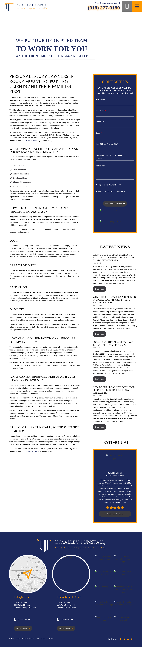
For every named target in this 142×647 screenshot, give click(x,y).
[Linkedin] (131, 639)
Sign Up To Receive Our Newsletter (111, 192)
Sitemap (51, 639)
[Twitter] (124, 639)
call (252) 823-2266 (29, 141)
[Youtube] (128, 639)
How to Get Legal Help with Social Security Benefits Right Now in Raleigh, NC (115, 390)
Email (98, 133)
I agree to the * (109, 185)
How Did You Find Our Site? (107, 144)
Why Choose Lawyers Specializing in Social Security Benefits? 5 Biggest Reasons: (114, 300)
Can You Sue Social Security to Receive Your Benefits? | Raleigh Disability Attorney (113, 258)
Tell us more (100, 166)
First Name (100, 99)
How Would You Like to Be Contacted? (111, 155)
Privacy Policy (114, 185)
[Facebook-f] (120, 639)
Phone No (100, 122)
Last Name (100, 111)
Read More (99, 289)
